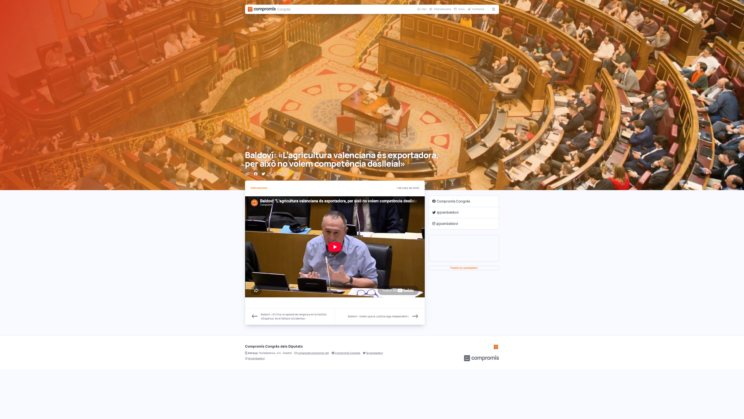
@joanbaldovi (448, 212)
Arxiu (461, 9)
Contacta (478, 9)
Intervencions (442, 9)
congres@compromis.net (313, 353)
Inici (424, 9)
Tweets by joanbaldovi (464, 268)
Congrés (284, 9)
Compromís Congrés (453, 201)
